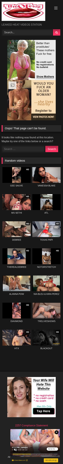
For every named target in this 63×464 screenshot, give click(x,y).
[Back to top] (53, 454)
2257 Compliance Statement (31, 425)
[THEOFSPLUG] (26, 12)
